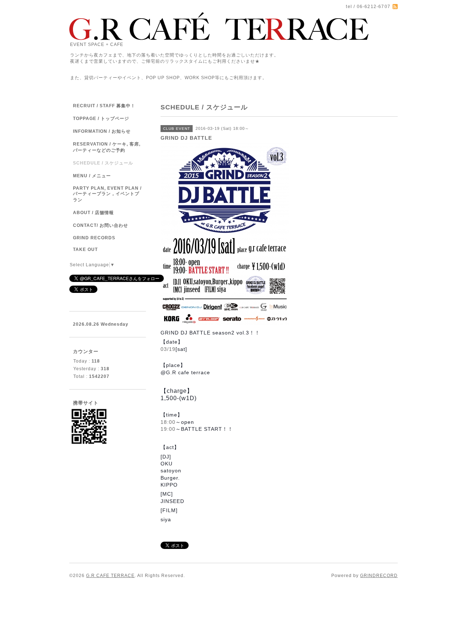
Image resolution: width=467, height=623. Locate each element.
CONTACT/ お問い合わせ (100, 225)
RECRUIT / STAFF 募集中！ (104, 105)
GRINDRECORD (379, 575)
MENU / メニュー (92, 175)
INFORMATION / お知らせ (102, 131)
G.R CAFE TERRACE (110, 575)
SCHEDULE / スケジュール (103, 163)
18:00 (168, 422)
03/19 (168, 349)
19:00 (168, 429)
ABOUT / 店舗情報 (93, 212)
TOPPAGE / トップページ (101, 118)
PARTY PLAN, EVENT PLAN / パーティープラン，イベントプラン (107, 194)
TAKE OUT (85, 249)
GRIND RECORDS (94, 237)
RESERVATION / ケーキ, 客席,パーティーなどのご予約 (106, 147)
